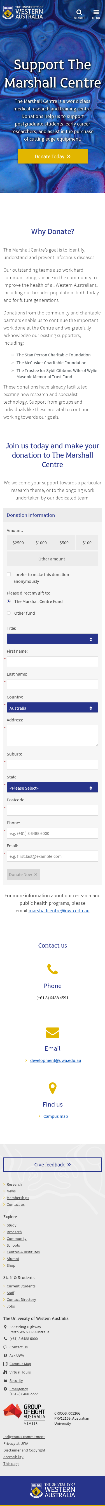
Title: (11, 628)
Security (16, 1380)
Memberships (18, 1197)
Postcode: (16, 799)
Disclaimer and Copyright (24, 1450)
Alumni (13, 1258)
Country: (15, 697)
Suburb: (14, 754)
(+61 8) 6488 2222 (24, 1393)
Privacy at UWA (15, 1443)
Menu (96, 18)
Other (43, 559)
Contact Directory (21, 1299)
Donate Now (20, 874)
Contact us (16, 1204)
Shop (11, 1265)
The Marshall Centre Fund (38, 601)
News (11, 1191)
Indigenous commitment (24, 1436)
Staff (10, 1292)
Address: (15, 720)
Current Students (21, 1286)
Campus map (55, 1116)
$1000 (41, 542)
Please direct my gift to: (28, 593)
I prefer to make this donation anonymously (41, 578)
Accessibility (13, 1456)
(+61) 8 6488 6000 (24, 1338)
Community (17, 1238)
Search (79, 18)
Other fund (24, 613)
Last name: (17, 674)
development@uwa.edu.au (55, 1060)
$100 (87, 542)
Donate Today (49, 156)
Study (12, 1225)
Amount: (15, 530)
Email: (12, 845)
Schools (13, 1245)
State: (12, 777)
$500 (64, 542)
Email (52, 1048)
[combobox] (52, 638)
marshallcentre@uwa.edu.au (59, 910)
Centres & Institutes (23, 1251)
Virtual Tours (20, 1372)
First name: (17, 651)
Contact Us (19, 1346)
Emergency (19, 1388)
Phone (52, 985)
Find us (53, 1104)
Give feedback (49, 1164)
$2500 (18, 542)
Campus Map (20, 1363)
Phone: (13, 822)
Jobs (11, 1306)
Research (14, 1184)
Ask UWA (17, 1355)
